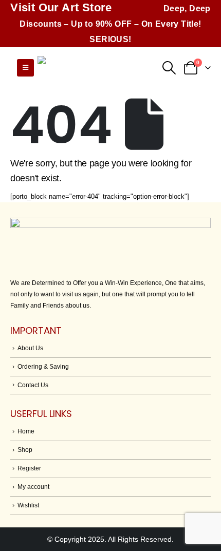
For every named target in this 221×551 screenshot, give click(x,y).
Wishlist (28, 505)
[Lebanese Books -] (89, 68)
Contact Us (32, 385)
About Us (30, 348)
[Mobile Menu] (25, 68)
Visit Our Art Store (61, 7)
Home (25, 431)
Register (29, 468)
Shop (24, 449)
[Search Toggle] (169, 67)
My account (33, 486)
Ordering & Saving (43, 366)
